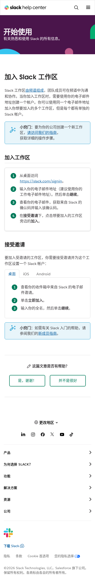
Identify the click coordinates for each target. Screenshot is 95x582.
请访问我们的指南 (42, 132)
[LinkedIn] (23, 435)
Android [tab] (43, 274)
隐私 (7, 556)
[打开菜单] (88, 7)
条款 (19, 556)
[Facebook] (43, 435)
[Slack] (44, 535)
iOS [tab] (26, 274)
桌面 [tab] (12, 274)
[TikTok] (72, 435)
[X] (52, 435)
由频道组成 (34, 90)
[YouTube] (62, 435)
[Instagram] (33, 435)
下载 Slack (11, 546)
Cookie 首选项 (38, 556)
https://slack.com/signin (41, 181)
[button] (27, 380)
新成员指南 (47, 333)
